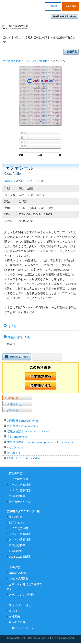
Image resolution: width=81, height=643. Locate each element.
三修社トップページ (21, 627)
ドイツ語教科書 (18, 479)
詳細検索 (71, 52)
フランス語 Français (35, 60)
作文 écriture (15, 447)
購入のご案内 (17, 622)
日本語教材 (16, 550)
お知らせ (12, 398)
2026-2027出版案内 (21, 556)
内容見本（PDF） (16, 356)
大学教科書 (70, 6)
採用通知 (40, 386)
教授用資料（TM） (20, 337)
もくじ (12, 326)
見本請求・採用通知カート (64, 16)
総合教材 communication (22, 425)
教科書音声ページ (20, 501)
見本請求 (40, 376)
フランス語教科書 (20, 484)
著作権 (13, 610)
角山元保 (9, 181)
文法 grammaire (17, 436)
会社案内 (14, 616)
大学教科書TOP (12, 60)
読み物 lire (13, 452)
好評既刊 (12, 410)
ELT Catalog (16, 522)
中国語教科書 (17, 496)
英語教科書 (16, 473)
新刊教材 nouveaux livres (23, 420)
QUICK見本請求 (19, 572)
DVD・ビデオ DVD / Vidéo (23, 458)
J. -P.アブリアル (30, 181)
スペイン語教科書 (20, 490)
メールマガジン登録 (21, 594)
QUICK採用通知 (19, 578)
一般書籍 (53, 6)
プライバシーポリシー (22, 605)
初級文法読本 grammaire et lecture (29, 431)
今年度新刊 (14, 404)
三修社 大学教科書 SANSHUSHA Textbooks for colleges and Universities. (15, 26)
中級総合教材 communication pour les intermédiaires (40, 442)
